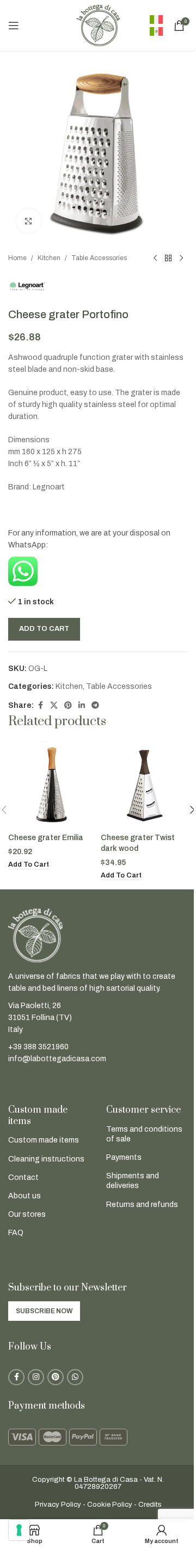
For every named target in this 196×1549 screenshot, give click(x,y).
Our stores (27, 1214)
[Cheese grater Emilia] (51, 784)
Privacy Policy (58, 1504)
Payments (124, 1157)
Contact (23, 1177)
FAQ (15, 1233)
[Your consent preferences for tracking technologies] (19, 1530)
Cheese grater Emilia (45, 838)
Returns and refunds (142, 1205)
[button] (28, 865)
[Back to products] (168, 258)
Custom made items (43, 1140)
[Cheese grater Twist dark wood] (144, 784)
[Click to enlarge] (28, 221)
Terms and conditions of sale (144, 1134)
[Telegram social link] (95, 705)
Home (17, 258)
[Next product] (181, 258)
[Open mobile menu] (13, 25)
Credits (150, 1504)
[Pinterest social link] (68, 705)
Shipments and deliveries (132, 1181)
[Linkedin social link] (81, 705)
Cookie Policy (109, 1504)
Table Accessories (99, 258)
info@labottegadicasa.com (57, 1059)
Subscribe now (44, 1311)
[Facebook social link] (40, 705)
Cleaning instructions (46, 1159)
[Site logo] (98, 25)
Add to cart (44, 628)
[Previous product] (155, 258)
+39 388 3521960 (38, 1047)
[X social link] (54, 705)
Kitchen (49, 258)
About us (24, 1196)
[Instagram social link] (36, 1377)
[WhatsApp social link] (75, 1377)
